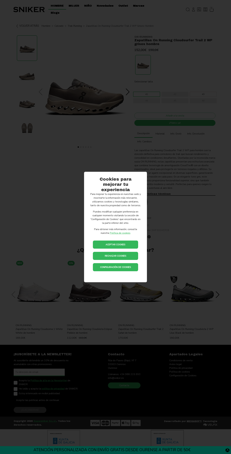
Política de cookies (120, 233)
